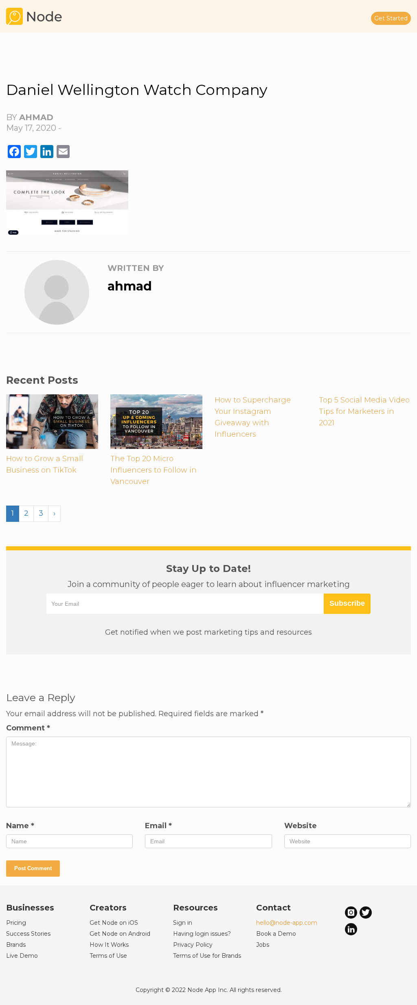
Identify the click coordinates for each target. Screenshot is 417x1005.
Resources (195, 908)
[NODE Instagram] (351, 912)
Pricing (16, 922)
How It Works (109, 944)
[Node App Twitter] (366, 912)
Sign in (182, 922)
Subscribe (347, 603)
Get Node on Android (120, 933)
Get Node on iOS (114, 922)
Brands (16, 944)
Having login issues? (202, 933)
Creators (108, 908)
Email (158, 825)
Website (300, 825)
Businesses (30, 908)
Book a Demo (276, 933)
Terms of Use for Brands (207, 955)
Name (20, 825)
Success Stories (28, 933)
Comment (28, 728)
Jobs (262, 944)
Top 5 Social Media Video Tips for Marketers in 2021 (364, 411)
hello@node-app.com (286, 922)
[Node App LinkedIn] (351, 929)
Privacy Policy (193, 944)
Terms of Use (108, 955)
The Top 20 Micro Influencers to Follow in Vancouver (153, 470)
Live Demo (22, 955)
